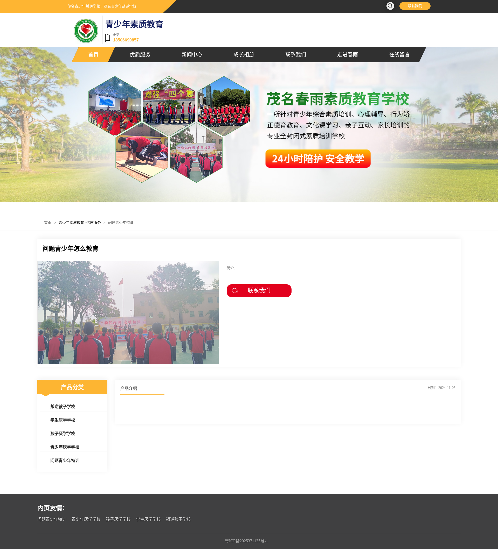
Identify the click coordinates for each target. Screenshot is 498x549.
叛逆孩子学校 (62, 406)
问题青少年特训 (121, 223)
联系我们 (415, 6)
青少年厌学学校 (64, 447)
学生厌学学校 (62, 420)
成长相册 (243, 54)
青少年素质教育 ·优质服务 (80, 223)
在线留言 (399, 54)
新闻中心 (192, 54)
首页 (93, 54)
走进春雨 (347, 54)
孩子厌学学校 (62, 433)
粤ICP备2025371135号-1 (246, 541)
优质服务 (140, 54)
